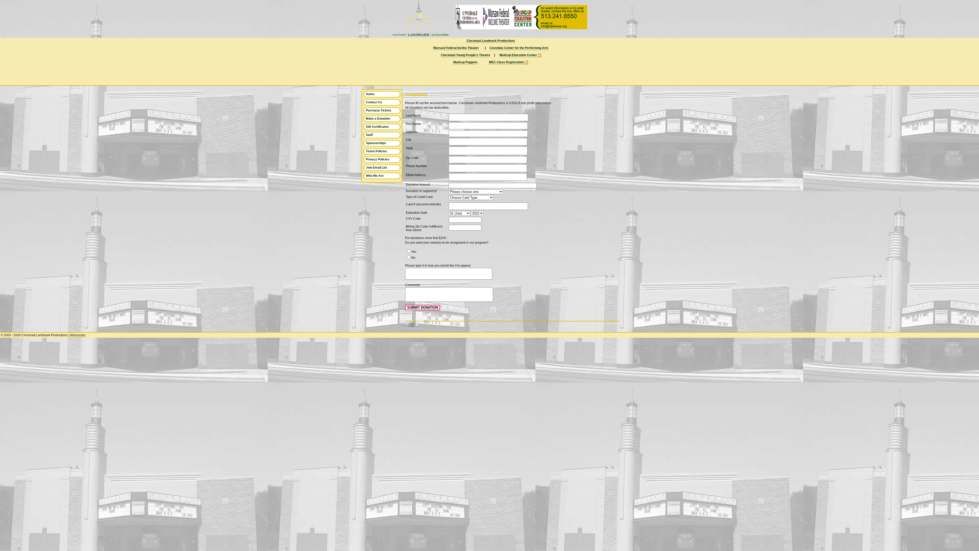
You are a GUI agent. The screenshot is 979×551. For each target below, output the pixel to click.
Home (370, 94)
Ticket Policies (376, 151)
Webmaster (78, 335)
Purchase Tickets (378, 110)
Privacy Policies (377, 159)
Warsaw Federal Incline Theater (456, 48)
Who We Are (375, 176)
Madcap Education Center (518, 55)
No (413, 257)
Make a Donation (378, 118)
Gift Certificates (377, 127)
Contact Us (374, 102)
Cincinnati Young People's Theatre (465, 55)
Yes (413, 252)
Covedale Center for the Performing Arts (519, 48)
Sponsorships (376, 143)
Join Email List (376, 167)
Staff (369, 135)
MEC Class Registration (506, 62)
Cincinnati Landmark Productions (491, 41)
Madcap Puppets (465, 62)
